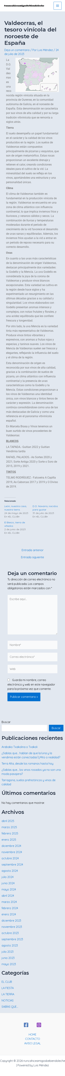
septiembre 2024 (12, 864)
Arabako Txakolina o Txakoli (19, 747)
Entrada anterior (32, 550)
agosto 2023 (10, 945)
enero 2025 (9, 839)
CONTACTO (32, 1039)
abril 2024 (8, 895)
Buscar (6, 722)
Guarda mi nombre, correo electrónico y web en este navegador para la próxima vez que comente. (31, 684)
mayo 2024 (9, 889)
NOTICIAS (8, 1000)
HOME (32, 1034)
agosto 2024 (10, 870)
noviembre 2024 (12, 852)
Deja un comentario (17, 50)
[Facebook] (26, 1025)
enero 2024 (9, 914)
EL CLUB (7, 981)
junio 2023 (8, 958)
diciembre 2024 (11, 846)
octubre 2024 (10, 858)
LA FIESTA (8, 988)
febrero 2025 (10, 833)
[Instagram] (39, 1025)
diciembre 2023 (11, 920)
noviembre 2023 (12, 926)
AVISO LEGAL (32, 1043)
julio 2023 (8, 951)
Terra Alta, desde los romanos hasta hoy (27, 763)
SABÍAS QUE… (10, 1006)
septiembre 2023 (12, 939)
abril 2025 (8, 821)
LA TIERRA (8, 994)
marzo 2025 (9, 827)
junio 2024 (8, 883)
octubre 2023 (10, 933)
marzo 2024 (9, 902)
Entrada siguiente (32, 557)
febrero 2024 (10, 908)
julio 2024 (8, 877)
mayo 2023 (9, 964)
